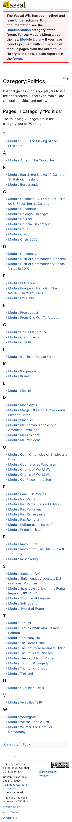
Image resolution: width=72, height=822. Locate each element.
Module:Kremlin (19, 376)
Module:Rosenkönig (23, 559)
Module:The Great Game (26, 643)
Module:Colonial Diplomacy (29, 224)
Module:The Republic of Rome (30, 658)
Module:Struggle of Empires (29, 598)
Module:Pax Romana (23, 519)
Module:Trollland (20, 673)
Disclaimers (10, 817)
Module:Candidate (22, 209)
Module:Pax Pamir (21, 499)
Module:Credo (19, 234)
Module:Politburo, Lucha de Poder (34, 525)
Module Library (32, 39)
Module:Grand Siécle (23, 337)
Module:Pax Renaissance (26, 514)
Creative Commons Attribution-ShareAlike (16, 784)
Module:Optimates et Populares (32, 464)
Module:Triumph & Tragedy (28, 663)
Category (11, 744)
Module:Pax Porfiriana (25, 509)
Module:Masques (21, 420)
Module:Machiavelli (22, 405)
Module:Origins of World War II (31, 475)
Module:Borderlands (23, 184)
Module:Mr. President (24, 440)
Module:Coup (18, 229)
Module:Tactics (19, 623)
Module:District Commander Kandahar (37, 259)
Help (66, 78)
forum (17, 58)
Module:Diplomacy (22, 254)
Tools (16, 756)
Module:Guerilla (20, 342)
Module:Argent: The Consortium (32, 160)
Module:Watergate (22, 717)
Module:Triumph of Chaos (27, 668)
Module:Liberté (19, 391)
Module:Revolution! (22, 544)
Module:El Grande (21, 283)
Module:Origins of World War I (30, 469)
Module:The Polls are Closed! (30, 653)
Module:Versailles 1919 (25, 702)
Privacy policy (11, 806)
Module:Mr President (23, 435)
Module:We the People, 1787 (29, 722)
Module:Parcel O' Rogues (27, 494)
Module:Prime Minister (25, 530)
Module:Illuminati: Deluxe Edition (32, 357)
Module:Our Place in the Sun (29, 479)
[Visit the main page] (14, 5)
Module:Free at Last (23, 312)
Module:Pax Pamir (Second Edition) (35, 504)
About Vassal (11, 812)
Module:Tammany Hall (24, 638)
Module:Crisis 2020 (23, 239)
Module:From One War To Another (34, 317)
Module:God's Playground (27, 332)
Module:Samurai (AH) (24, 573)
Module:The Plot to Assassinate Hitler (36, 648)
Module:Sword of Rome (26, 608)
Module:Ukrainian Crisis (26, 688)
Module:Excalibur (21, 298)
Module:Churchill (20, 219)
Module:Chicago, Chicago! (28, 214)
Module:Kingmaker (22, 371)
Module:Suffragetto (23, 603)
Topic (27, 744)
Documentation (19, 30)
